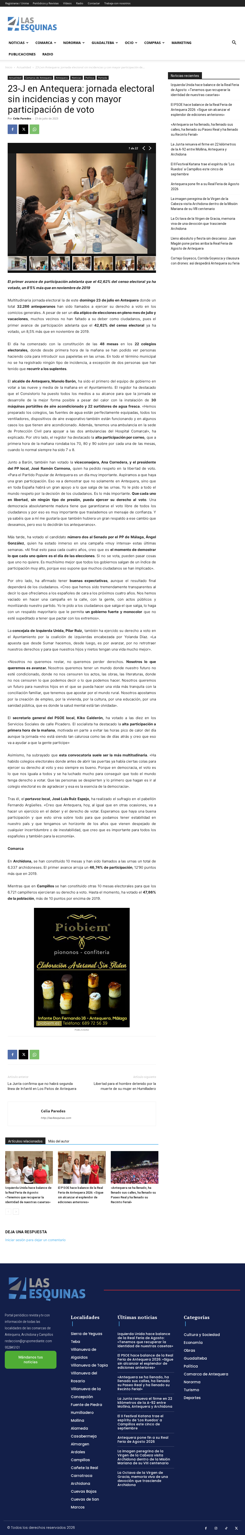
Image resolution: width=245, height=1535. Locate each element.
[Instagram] (216, 1528)
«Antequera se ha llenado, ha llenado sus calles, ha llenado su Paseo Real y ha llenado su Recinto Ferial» (204, 129)
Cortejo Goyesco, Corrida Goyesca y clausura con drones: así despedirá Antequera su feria (205, 260)
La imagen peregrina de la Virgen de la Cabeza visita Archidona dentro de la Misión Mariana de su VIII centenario (204, 204)
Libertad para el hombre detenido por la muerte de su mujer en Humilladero (125, 1086)
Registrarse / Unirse (17, 3)
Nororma (72, 42)
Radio (79, 3)
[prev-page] (8, 1212)
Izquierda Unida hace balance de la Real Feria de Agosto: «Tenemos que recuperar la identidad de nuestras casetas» (205, 90)
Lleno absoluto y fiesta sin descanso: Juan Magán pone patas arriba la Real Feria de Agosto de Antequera (203, 243)
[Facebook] (12, 129)
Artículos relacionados (25, 1141)
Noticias (17, 42)
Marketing (181, 42)
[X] (23, 129)
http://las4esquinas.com (56, 1118)
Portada (102, 77)
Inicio (8, 67)
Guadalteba (103, 42)
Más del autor (58, 1141)
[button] (234, 43)
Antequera (62, 77)
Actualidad (24, 67)
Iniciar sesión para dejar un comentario (35, 1240)
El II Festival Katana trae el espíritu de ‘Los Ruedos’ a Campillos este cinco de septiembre (202, 169)
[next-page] (16, 1212)
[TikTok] (226, 1528)
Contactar (94, 3)
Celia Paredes (22, 118)
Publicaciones (22, 54)
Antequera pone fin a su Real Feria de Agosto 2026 (205, 186)
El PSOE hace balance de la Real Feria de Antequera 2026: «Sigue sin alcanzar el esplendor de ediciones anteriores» (201, 110)
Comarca (43, 42)
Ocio (129, 42)
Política (89, 77)
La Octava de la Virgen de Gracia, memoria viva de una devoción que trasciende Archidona (203, 224)
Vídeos (67, 3)
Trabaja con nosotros (117, 3)
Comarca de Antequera (38, 77)
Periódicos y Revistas (46, 3)
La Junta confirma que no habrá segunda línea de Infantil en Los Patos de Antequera (42, 1086)
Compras (152, 42)
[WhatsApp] (34, 129)
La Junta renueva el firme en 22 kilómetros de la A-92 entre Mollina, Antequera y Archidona (203, 149)
